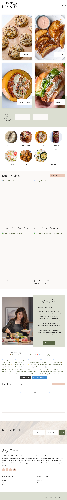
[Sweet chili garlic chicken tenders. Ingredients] (21, 367)
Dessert (4, 487)
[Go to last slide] (7, 400)
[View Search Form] (62, 5)
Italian (39, 484)
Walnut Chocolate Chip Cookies (16, 281)
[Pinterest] (10, 469)
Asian (39, 482)
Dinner (4, 484)
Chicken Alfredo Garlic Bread (15, 228)
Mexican (39, 487)
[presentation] (17, 203)
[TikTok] (14, 469)
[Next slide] (60, 400)
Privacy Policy (8, 495)
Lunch (3, 482)
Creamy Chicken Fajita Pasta (47, 228)
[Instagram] (3, 469)
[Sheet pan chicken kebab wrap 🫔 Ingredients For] (33, 367)
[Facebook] (7, 469)
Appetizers (26, 164)
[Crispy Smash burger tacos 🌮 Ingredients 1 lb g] (59, 367)
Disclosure (20, 495)
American (40, 480)
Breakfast (5, 480)
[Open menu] (65, 5)
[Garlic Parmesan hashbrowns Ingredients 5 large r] (46, 367)
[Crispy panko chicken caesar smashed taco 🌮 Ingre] (8, 367)
